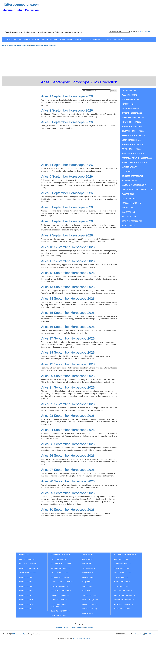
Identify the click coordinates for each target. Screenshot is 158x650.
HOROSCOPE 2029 (26, 591)
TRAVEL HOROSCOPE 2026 (131, 149)
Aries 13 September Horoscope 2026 (68, 286)
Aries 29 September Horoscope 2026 (68, 492)
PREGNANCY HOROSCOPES (61, 564)
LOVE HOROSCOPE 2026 (131, 108)
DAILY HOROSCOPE (129, 90)
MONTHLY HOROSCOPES (28, 568)
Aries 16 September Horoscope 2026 (68, 326)
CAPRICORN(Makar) (89, 604)
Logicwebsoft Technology (82, 638)
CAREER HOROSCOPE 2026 (132, 113)
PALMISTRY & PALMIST (130, 180)
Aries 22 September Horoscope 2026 (68, 404)
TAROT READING (128, 194)
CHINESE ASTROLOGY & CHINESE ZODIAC (137, 189)
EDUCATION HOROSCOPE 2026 (133, 131)
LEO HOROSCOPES (121, 577)
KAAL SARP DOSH (128, 212)
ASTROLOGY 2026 (128, 225)
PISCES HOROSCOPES (122, 609)
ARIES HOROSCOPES (121, 559)
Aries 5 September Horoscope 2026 (67, 176)
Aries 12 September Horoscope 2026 (68, 272)
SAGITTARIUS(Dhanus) (90, 600)
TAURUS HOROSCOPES (122, 564)
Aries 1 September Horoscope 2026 (67, 96)
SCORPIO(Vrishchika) (89, 595)
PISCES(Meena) (87, 613)
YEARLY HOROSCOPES (27, 573)
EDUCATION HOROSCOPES (61, 591)
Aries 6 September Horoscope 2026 (67, 192)
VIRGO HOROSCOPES (122, 582)
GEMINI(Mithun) (87, 573)
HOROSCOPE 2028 (49, 39)
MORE (107, 39)
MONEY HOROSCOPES (59, 600)
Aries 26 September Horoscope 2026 (68, 455)
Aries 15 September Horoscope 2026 (68, 312)
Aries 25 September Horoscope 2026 (68, 443)
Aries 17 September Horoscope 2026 (68, 338)
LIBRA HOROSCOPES (121, 586)
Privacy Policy (139, 634)
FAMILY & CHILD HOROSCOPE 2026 (134, 162)
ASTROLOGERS (94, 39)
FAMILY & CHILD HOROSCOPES (62, 582)
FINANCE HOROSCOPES (59, 595)
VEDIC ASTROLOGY (129, 216)
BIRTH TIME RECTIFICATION (132, 221)
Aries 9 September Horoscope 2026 (67, 235)
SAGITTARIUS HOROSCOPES (124, 595)
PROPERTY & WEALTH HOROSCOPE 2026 (137, 158)
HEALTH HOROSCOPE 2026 (132, 122)
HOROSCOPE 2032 (26, 604)
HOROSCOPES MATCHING (131, 203)
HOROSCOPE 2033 (26, 609)
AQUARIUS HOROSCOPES (123, 604)
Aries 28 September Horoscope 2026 (68, 481)
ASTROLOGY (79, 39)
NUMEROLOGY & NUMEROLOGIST (134, 185)
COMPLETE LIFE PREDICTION (132, 176)
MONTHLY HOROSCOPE (130, 99)
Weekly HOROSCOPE (129, 95)
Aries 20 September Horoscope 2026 (68, 375)
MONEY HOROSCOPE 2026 (131, 140)
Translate (147, 31)
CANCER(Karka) (88, 577)
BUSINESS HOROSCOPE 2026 (132, 144)
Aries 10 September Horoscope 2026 (68, 247)
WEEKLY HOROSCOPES (27, 564)
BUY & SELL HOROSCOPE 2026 (133, 153)
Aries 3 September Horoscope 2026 (67, 122)
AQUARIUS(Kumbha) (89, 609)
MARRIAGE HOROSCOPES (60, 568)
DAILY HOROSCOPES (26, 559)
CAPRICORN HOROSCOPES (124, 600)
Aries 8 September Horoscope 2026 (67, 221)
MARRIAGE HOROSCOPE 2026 (133, 117)
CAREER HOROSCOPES (59, 573)
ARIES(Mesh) (86, 564)
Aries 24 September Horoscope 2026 (68, 429)
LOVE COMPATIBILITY (129, 167)
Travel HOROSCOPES (58, 615)
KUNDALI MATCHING (129, 198)
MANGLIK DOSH (127, 207)
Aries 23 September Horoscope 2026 (68, 415)
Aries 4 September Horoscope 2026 (67, 164)
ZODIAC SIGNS (65, 39)
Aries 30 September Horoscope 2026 (68, 509)
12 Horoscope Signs (19, 634)
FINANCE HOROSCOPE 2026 (132, 126)
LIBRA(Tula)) (86, 591)
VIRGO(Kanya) (87, 586)
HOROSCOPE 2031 (26, 600)
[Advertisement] (105, 15)
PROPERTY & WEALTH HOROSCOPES (59, 605)
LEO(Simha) (86, 582)
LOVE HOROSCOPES (58, 559)
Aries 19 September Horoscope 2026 (68, 364)
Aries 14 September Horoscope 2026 (68, 298)
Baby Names (118, 39)
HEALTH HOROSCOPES (59, 586)
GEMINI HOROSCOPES (122, 568)
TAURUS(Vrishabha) (89, 568)
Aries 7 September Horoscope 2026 (67, 207)
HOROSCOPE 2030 (26, 595)
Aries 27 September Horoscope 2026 (68, 469)
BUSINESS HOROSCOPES (60, 577)
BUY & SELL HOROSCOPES (60, 611)
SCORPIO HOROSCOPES (123, 591)
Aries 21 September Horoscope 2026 (68, 387)
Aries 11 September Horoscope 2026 (68, 261)
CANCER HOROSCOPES (122, 573)
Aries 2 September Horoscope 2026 (67, 110)
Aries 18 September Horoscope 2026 (68, 352)
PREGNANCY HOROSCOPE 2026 (133, 135)
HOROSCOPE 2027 (31, 39)
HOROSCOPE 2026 (13, 39)
